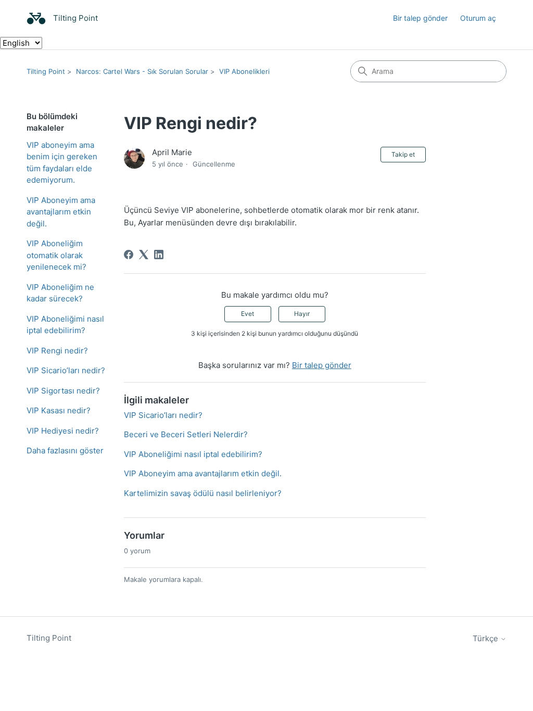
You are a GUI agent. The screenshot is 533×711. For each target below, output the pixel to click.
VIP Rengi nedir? (57, 350)
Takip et (403, 154)
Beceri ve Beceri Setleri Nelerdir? (186, 434)
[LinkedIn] (158, 254)
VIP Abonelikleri (244, 71)
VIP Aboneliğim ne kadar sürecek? (60, 293)
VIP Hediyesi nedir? (63, 431)
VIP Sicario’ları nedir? (66, 370)
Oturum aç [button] (478, 18)
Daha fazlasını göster (65, 450)
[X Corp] (143, 254)
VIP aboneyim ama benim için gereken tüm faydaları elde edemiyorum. (62, 162)
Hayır (302, 314)
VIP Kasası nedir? (59, 410)
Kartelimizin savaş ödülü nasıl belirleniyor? (203, 493)
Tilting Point (46, 71)
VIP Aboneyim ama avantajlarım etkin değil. (61, 211)
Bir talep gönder (420, 18)
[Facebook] (128, 254)
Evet (247, 314)
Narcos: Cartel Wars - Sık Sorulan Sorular (142, 71)
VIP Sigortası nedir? (63, 391)
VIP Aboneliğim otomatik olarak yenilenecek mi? (56, 255)
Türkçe (486, 638)
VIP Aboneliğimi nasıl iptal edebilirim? (65, 325)
